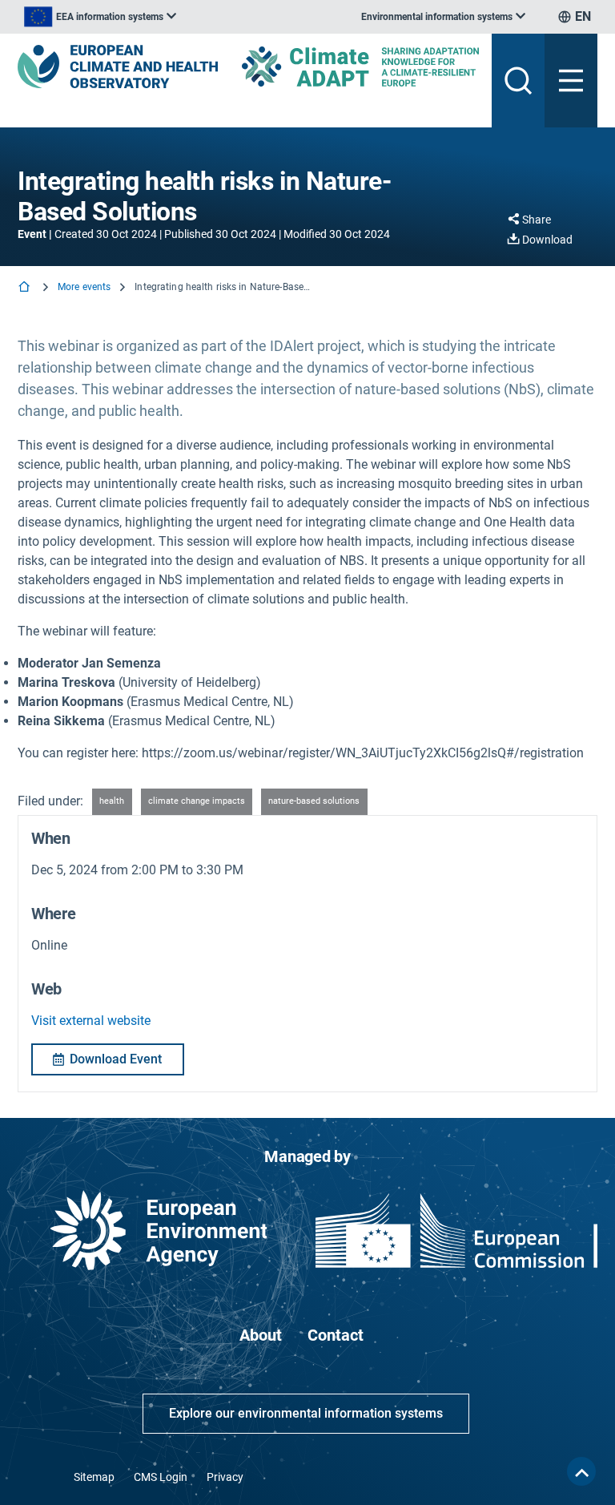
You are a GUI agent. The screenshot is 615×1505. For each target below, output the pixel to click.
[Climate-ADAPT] (360, 66)
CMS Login (160, 1477)
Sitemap (94, 1477)
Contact (336, 1335)
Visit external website (91, 1020)
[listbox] (100, 17)
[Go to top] (581, 1471)
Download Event (116, 1059)
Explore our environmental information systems (306, 1413)
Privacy (225, 1477)
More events (84, 287)
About (260, 1335)
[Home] (26, 288)
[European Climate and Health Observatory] (118, 66)
